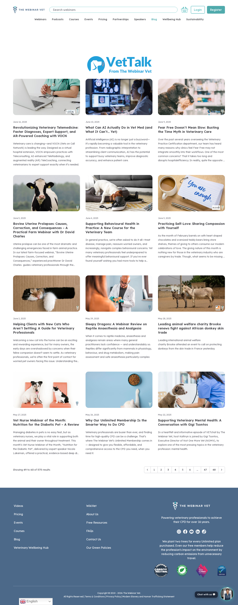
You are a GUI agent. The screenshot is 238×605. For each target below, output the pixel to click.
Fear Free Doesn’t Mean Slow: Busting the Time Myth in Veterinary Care (188, 129)
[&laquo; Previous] (147, 469)
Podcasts (57, 19)
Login (198, 10)
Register (216, 10)
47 (205, 469)
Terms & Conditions (95, 596)
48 (214, 469)
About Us (92, 514)
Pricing (102, 19)
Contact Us (93, 539)
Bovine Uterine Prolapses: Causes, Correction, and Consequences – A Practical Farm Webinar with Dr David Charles (43, 230)
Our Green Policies (98, 547)
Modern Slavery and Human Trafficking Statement (148, 596)
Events (89, 19)
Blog (154, 19)
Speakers (140, 19)
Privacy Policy (113, 596)
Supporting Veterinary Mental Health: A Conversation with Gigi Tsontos (189, 422)
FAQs (89, 531)
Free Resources (96, 522)
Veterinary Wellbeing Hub (31, 547)
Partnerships (121, 19)
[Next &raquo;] (221, 469)
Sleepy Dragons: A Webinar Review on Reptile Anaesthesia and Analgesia (116, 326)
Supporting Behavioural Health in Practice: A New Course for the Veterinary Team (112, 228)
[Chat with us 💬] (227, 594)
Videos (18, 506)
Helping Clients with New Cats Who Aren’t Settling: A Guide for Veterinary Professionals (43, 328)
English (32, 601)
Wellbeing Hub (172, 19)
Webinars (40, 19)
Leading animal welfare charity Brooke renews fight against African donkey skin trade (191, 328)
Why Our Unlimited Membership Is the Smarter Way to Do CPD (116, 422)
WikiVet (91, 506)
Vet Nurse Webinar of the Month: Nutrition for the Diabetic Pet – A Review (46, 422)
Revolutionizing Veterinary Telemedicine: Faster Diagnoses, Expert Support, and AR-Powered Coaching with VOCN (45, 131)
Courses (74, 19)
